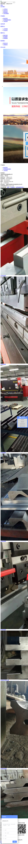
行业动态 (5, 30)
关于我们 (3, 6)
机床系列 (5, 18)
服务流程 (5, 35)
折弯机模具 (3, 275)
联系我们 (3, 40)
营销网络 (5, 38)
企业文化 (5, 10)
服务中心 (3, 32)
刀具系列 (5, 21)
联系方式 (5, 43)
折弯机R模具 (4, 768)
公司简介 (5, 9)
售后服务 (5, 36)
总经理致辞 (6, 13)
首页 (2, 5)
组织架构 (5, 12)
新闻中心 (3, 26)
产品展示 (3, 16)
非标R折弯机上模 (5, 680)
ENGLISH (3, 47)
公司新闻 (5, 28)
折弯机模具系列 (7, 19)
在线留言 (5, 44)
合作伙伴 (3, 23)
